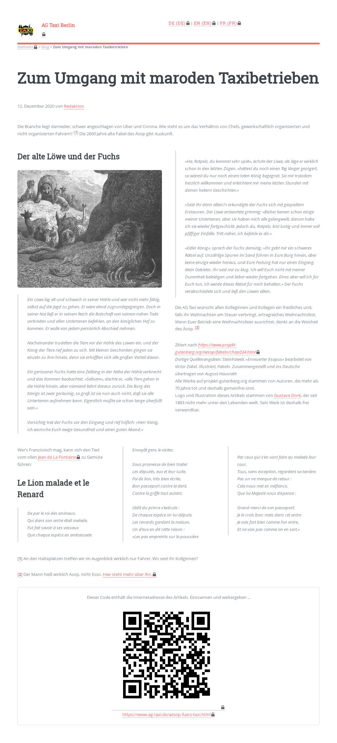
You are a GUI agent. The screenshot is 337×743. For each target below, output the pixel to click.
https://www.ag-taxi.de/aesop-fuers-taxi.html (166, 714)
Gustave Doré (287, 395)
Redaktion (74, 106)
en (197, 23)
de (171, 23)
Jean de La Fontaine (57, 457)
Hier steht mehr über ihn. (127, 574)
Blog (45, 47)
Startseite (25, 47)
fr (223, 23)
